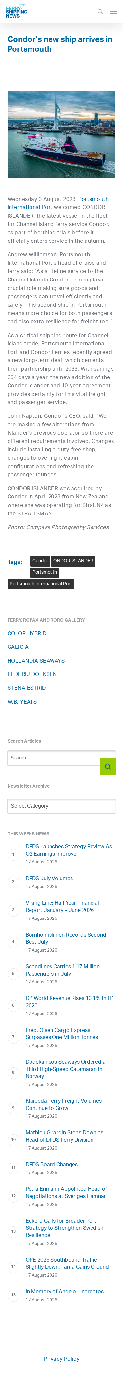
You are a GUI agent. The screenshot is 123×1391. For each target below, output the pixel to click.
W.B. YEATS (22, 702)
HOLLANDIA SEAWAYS (36, 661)
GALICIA (18, 647)
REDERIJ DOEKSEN (32, 674)
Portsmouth (44, 573)
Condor (40, 561)
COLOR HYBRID (27, 634)
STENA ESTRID (27, 688)
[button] (113, 11)
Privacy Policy (61, 1359)
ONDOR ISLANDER (73, 561)
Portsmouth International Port (41, 584)
